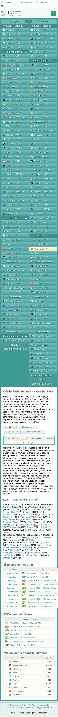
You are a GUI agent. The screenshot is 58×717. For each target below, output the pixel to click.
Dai (7, 104)
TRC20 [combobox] (19, 174)
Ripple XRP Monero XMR (40, 606)
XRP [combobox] (18, 156)
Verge (8, 209)
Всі (11, 427)
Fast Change (12, 595)
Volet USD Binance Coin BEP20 (42, 595)
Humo (9, 244)
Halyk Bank (39, 275)
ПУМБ (9, 283)
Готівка (6, 558)
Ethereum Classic (14, 122)
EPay (8, 34)
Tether (9, 174)
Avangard (10, 235)
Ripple (9, 157)
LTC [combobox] (18, 130)
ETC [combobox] (18, 121)
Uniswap (10, 196)
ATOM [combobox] (19, 100)
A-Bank (9, 222)
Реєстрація (43, 2)
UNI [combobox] (17, 196)
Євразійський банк (42, 262)
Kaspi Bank (11, 253)
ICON (8, 126)
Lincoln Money (13, 584)
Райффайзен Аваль (15, 288)
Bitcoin (9, 73)
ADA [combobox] (18, 91)
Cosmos (10, 100)
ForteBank (39, 266)
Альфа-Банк (11, 227)
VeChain (10, 205)
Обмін (24, 705)
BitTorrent (10, 87)
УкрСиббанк (11, 314)
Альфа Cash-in (41, 244)
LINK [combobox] (18, 95)
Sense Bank (11, 305)
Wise (36, 56)
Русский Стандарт (14, 301)
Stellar (9, 170)
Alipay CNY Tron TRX (38, 573)
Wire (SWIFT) (12, 340)
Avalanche (10, 60)
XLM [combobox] (18, 170)
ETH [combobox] (18, 117)
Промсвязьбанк (13, 279)
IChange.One (13, 573)
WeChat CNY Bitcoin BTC (40, 602)
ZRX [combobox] (18, 56)
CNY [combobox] (18, 47)
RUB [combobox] (18, 226)
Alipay (8, 231)
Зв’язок (29, 707)
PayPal (37, 39)
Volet (8, 43)
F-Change (11, 599)
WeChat (9, 47)
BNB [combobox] (18, 69)
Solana (9, 165)
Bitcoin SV (10, 82)
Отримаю (37, 438)
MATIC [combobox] (19, 148)
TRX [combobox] (18, 187)
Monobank (11, 257)
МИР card (10, 332)
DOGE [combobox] (19, 113)
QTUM (9, 152)
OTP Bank (10, 270)
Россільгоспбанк (13, 297)
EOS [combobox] (46, 126)
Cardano (10, 91)
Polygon (9, 148)
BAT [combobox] (18, 65)
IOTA (36, 143)
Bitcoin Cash (11, 78)
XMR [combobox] (18, 135)
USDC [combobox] (19, 200)
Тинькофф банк (13, 310)
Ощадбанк (11, 266)
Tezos (8, 179)
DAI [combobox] (17, 104)
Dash (8, 108)
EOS (36, 126)
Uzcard (9, 318)
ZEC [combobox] (18, 213)
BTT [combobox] (18, 86)
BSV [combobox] (18, 82)
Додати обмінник (44, 707)
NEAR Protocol (12, 139)
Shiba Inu (10, 161)
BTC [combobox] (18, 73)
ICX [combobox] (17, 126)
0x (7, 56)
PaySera (38, 43)
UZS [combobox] (18, 244)
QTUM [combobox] (19, 152)
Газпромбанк (12, 240)
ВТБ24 (9, 327)
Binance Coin (12, 69)
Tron (8, 187)
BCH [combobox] (18, 78)
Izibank (9, 248)
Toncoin (9, 183)
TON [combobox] (18, 183)
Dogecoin (10, 113)
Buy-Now (11, 588)
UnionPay (38, 353)
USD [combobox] (18, 30)
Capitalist (10, 30)
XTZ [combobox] (18, 178)
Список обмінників (40, 705)
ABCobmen (12, 606)
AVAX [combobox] (18, 60)
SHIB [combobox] (18, 161)
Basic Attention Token (15, 65)
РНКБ (8, 292)
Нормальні (28, 427)
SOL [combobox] (18, 165)
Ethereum (10, 117)
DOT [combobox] (18, 143)
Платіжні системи (14, 707)
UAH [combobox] (18, 222)
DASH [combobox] (18, 108)
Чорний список (34, 432)
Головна (7, 2)
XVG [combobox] (18, 209)
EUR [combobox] (46, 43)
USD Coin (10, 200)
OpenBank (11, 262)
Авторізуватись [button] (25, 2)
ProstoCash (12, 577)
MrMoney (11, 580)
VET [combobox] (18, 205)
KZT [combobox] (18, 253)
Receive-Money (14, 591)
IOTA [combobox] (46, 143)
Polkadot (10, 143)
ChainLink (10, 95)
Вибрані (12, 432)
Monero (9, 135)
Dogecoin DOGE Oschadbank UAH (27, 641)
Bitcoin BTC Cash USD (38, 591)
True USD (10, 192)
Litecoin (9, 130)
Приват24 (10, 275)
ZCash (9, 214)
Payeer (9, 39)
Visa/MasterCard (13, 323)
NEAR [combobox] (18, 139)
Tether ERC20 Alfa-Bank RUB (41, 580)
